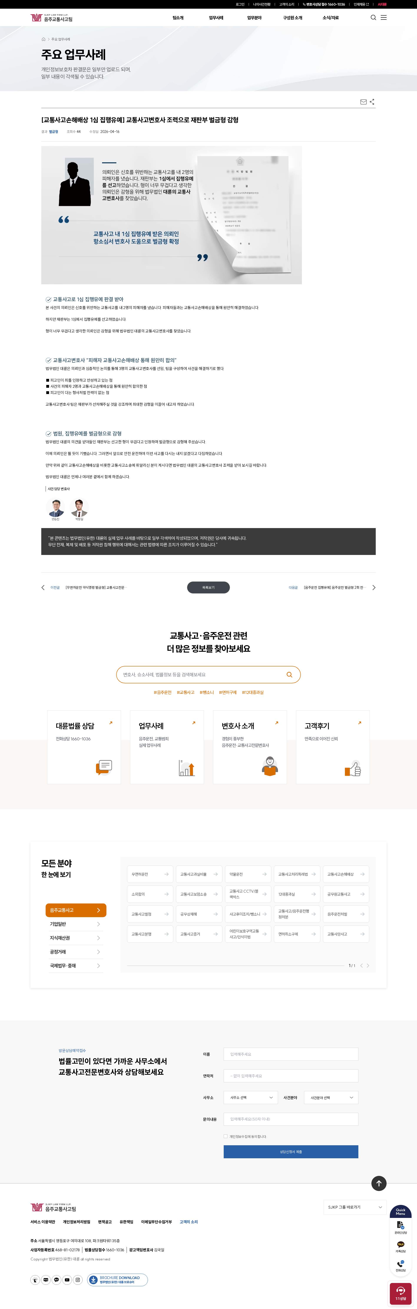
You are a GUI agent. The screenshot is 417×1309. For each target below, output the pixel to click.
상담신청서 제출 (291, 1152)
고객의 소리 (286, 4)
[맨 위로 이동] (379, 1183)
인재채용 (359, 4)
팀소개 (178, 18)
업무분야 (254, 18)
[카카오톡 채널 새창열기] (56, 1280)
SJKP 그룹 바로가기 (344, 1207)
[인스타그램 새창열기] (78, 1280)
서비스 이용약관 (42, 1221)
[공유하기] (372, 102)
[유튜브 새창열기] (67, 1280)
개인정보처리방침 (76, 1221)
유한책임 (126, 1221)
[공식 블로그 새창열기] (46, 1280)
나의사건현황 (261, 4)
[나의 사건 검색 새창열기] (35, 1280)
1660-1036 (325, 4)
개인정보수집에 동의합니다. (248, 1136)
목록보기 (208, 587)
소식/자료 (331, 18)
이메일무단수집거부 (156, 1221)
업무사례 (216, 18)
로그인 (240, 4)
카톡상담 (400, 1251)
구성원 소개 (292, 18)
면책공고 (105, 1221)
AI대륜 (382, 4)
